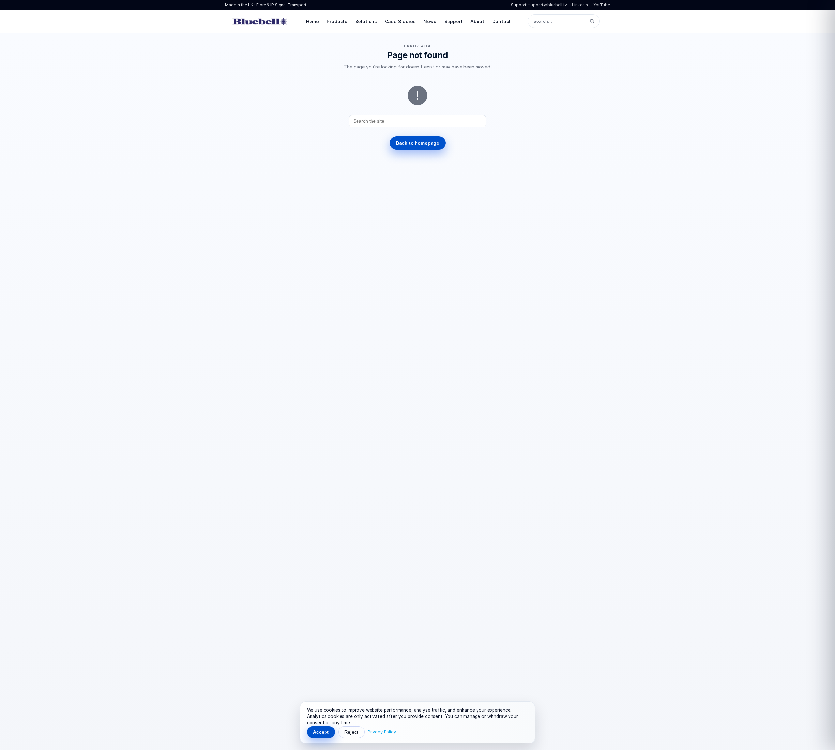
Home (312, 21)
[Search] (592, 21)
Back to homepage (417, 143)
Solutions (366, 21)
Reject (351, 732)
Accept (321, 732)
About (477, 21)
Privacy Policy (382, 731)
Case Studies (400, 21)
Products (337, 21)
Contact (501, 21)
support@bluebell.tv (547, 4)
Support (453, 21)
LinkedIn (580, 4)
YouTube (601, 4)
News (429, 21)
